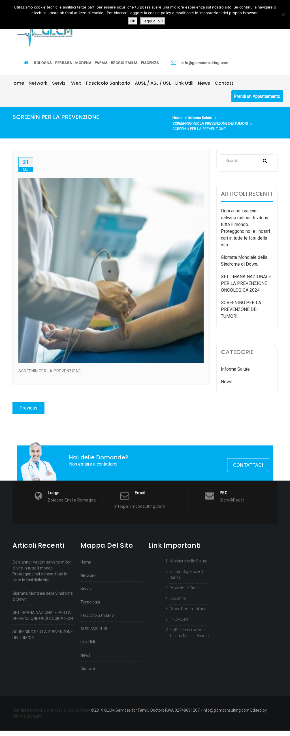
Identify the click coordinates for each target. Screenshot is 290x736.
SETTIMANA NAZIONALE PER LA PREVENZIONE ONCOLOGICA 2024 (246, 283)
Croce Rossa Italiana (187, 609)
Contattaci (248, 465)
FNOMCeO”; (179, 619)
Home (85, 562)
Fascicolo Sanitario (97, 615)
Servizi (86, 588)
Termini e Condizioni (30, 710)
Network (87, 575)
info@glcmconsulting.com (205, 63)
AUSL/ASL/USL (94, 628)
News (227, 381)
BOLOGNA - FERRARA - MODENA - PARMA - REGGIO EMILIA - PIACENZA (96, 63)
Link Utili (87, 642)
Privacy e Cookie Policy (70, 710)
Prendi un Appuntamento (257, 96)
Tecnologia (90, 602)
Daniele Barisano (27, 716)
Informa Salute (235, 369)
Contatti (87, 668)
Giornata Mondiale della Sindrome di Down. (42, 596)
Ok (132, 21)
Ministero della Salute (188, 561)
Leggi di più (152, 21)
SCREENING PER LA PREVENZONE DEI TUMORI (241, 309)
